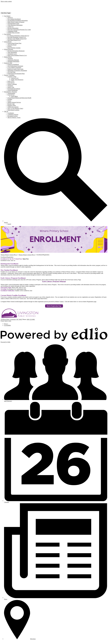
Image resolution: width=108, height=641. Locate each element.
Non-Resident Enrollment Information (17, 20)
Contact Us (10, 26)
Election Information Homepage (16, 51)
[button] (7, 16)
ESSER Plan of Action (13, 32)
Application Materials (13, 60)
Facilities (9, 99)
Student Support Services (14, 102)
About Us (10, 17)
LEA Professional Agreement (15, 66)
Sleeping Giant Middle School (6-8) (16, 38)
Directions (33, 639)
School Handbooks (12, 90)
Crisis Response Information (15, 25)
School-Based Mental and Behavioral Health (19, 98)
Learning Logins (11, 76)
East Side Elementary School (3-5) (16, 37)
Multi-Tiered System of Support (15, 22)
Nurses (9, 101)
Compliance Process (12, 114)
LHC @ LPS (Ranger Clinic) (15, 108)
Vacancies (10, 58)
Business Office (11, 105)
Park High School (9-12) (14, 40)
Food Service (11, 82)
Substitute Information (13, 61)
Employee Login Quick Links (15, 69)
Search (9, 224)
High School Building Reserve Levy (17, 55)
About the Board (11, 44)
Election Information (12, 28)
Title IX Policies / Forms (13, 117)
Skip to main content (6, 1)
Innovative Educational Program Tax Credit (19, 29)
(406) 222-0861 (31, 319)
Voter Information (12, 52)
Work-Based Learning (13, 110)
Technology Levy (12, 54)
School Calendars (12, 84)
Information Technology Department (17, 70)
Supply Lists (10, 87)
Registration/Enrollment (13, 88)
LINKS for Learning (12, 107)
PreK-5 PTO (10, 81)
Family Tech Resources (17, 79)
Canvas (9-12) (14, 78)
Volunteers (10, 85)
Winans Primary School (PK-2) (9, 254)
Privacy (6, 324)
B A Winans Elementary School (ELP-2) (18, 35)
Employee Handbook (13, 64)
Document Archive (12, 116)
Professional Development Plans (16, 73)
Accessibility (7, 325)
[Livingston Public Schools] (18, 11)
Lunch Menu (14, 96)
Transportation (11, 93)
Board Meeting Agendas (13, 48)
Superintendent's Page (13, 23)
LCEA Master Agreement (14, 67)
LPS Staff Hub (11, 72)
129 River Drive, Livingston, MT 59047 (11, 319)
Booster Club (11, 104)
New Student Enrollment (14, 19)
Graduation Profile (12, 31)
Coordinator (10, 113)
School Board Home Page (14, 43)
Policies (9, 46)
